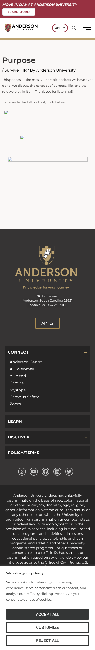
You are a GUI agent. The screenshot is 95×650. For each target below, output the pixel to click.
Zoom (15, 404)
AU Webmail (22, 369)
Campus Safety (24, 397)
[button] (47, 352)
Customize (47, 627)
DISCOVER (18, 437)
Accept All (47, 614)
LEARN (15, 421)
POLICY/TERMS (23, 452)
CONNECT (18, 352)
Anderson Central (27, 362)
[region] (47, 608)
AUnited (18, 376)
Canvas (17, 383)
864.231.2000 (57, 305)
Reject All (47, 640)
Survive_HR (15, 70)
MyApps (18, 390)
